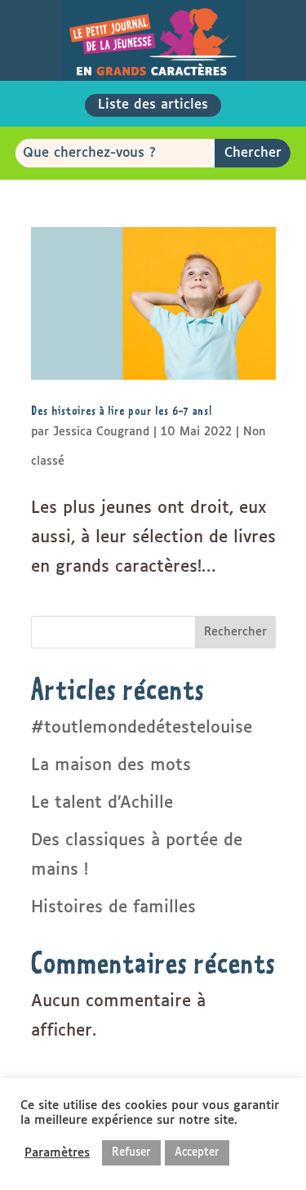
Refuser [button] (131, 1153)
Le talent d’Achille (102, 803)
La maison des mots (111, 765)
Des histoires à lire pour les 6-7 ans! (121, 410)
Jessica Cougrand (101, 432)
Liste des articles (153, 105)
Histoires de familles (113, 907)
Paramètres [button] (57, 1153)
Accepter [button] (197, 1153)
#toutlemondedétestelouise (141, 728)
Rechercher (235, 632)
